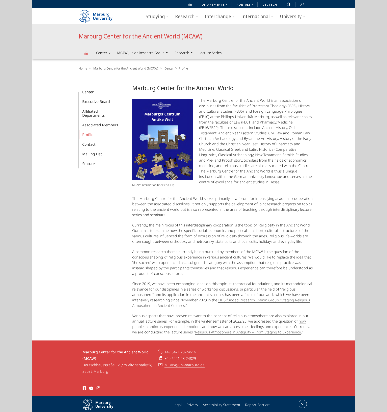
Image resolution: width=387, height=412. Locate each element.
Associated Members (100, 124)
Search (301, 4)
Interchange (218, 16)
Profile (87, 134)
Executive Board (96, 101)
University (291, 16)
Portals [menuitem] (244, 4)
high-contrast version (288, 4)
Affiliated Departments (93, 113)
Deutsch (269, 4)
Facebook (83, 389)
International (255, 16)
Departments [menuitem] (213, 4)
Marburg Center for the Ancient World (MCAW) (86, 53)
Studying (155, 16)
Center (101, 52)
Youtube (90, 389)
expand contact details (303, 404)
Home (83, 68)
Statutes (89, 163)
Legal (177, 404)
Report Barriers (257, 404)
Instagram (98, 389)
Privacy (192, 404)
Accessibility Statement (221, 404)
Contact (89, 144)
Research (185, 16)
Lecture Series (210, 52)
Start (190, 4)
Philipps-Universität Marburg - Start (104, 15)
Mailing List (92, 154)
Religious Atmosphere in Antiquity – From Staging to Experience (248, 332)
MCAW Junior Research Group (140, 52)
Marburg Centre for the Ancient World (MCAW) (125, 68)
